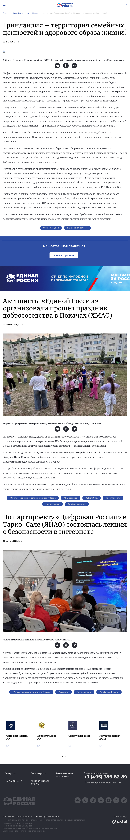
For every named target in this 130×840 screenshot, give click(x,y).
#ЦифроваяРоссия (109, 692)
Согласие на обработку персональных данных (24, 831)
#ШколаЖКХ (92, 498)
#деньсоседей (52, 504)
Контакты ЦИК (13, 781)
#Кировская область (77, 228)
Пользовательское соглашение (17, 823)
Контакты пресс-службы (40, 782)
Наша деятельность (21, 13)
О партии (10, 773)
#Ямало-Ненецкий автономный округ (31, 692)
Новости (36, 13)
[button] (62, 756)
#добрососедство (77, 504)
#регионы (64, 692)
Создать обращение (64, 255)
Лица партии (38, 773)
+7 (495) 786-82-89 (105, 777)
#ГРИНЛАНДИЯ (51, 228)
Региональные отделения (65, 775)
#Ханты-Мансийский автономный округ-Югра (33, 498)
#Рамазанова (70, 498)
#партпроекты (113, 498)
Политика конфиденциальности (18, 826)
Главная (6, 13)
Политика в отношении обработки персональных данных (30, 828)
